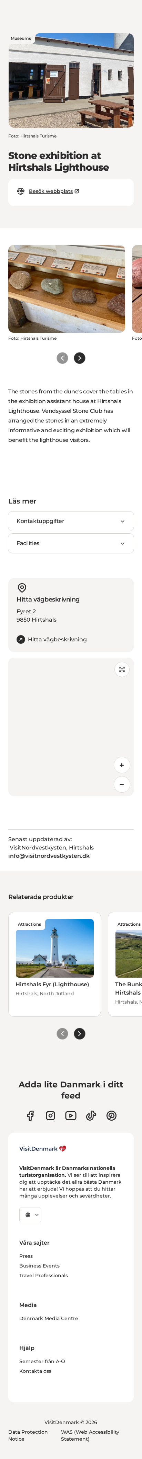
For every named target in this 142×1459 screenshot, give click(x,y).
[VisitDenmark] (43, 1148)
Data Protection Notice (28, 1435)
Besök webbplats (51, 191)
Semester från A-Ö (42, 1361)
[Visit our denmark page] (30, 1116)
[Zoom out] (122, 784)
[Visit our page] (50, 1116)
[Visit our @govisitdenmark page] (91, 1116)
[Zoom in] (122, 765)
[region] (71, 727)
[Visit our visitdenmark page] (71, 1116)
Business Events (39, 1266)
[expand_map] (122, 669)
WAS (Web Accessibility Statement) (90, 1435)
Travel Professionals (43, 1275)
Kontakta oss (35, 1371)
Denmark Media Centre (48, 1318)
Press (26, 1256)
